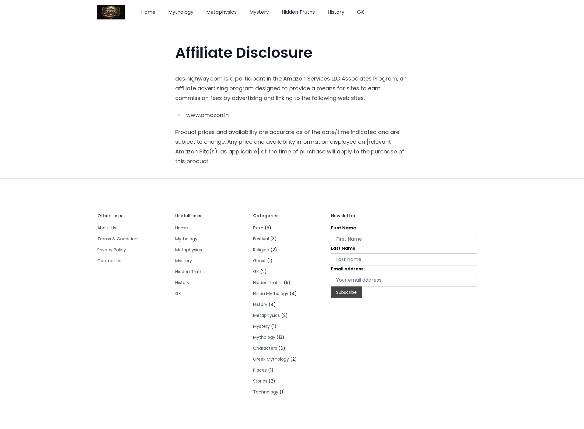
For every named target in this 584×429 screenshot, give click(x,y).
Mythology (180, 12)
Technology (265, 392)
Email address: (348, 269)
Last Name (343, 248)
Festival (261, 239)
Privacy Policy (111, 250)
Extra (258, 228)
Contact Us (109, 261)
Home (148, 12)
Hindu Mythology (270, 293)
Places (260, 370)
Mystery (259, 12)
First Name (343, 228)
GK (360, 12)
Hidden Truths (298, 12)
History (336, 12)
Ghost (259, 261)
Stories (260, 381)
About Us (106, 228)
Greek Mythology (271, 359)
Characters (265, 348)
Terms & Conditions (118, 239)
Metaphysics (221, 12)
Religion (261, 250)
